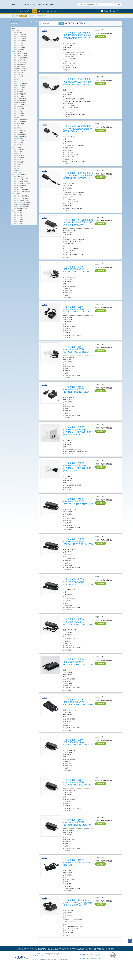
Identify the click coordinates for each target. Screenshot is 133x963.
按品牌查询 (31, 16)
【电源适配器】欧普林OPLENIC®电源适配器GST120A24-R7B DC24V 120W (78, 621)
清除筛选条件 (15, 21)
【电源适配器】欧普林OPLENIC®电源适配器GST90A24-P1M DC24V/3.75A (77, 782)
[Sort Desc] (84, 23)
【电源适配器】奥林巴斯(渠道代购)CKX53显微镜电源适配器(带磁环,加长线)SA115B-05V (78, 128)
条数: (66, 23)
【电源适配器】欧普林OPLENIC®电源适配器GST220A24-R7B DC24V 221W (78, 662)
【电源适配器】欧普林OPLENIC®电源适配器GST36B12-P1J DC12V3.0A (76, 309)
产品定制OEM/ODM (42, 16)
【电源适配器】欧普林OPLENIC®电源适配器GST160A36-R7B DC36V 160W (78, 702)
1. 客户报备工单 (83, 955)
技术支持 (41, 11)
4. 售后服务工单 (95, 958)
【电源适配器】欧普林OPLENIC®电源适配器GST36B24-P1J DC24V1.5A (76, 389)
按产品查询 (23, 16)
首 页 (21, 11)
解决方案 (28, 11)
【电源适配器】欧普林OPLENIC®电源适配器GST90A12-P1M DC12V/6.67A (77, 742)
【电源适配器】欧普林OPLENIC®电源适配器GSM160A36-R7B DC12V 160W (78, 581)
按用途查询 (15, 16)
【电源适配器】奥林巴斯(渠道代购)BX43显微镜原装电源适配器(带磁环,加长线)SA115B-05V (78, 82)
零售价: (97, 30)
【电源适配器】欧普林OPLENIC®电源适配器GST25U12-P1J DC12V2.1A (76, 269)
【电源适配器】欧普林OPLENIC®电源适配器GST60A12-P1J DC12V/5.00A (77, 822)
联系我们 (57, 11)
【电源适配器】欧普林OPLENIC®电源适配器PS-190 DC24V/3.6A (77, 862)
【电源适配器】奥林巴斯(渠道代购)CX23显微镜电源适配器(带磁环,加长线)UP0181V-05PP (78, 222)
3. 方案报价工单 (95, 955)
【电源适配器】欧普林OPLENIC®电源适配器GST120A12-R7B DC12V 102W (78, 501)
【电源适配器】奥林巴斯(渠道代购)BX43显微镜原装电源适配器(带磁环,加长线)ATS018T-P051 (78, 35)
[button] (61, 23)
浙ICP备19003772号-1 (38, 955)
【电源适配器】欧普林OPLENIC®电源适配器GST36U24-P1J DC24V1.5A (76, 349)
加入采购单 (100, 36)
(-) (14, 30)
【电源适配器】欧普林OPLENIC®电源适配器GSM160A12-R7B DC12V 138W (78, 541)
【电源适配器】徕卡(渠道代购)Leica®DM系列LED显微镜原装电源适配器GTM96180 (77, 902)
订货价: (97, 33)
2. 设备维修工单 (83, 958)
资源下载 (49, 11)
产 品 (34, 11)
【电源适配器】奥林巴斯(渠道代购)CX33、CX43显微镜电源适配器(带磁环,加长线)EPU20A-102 (78, 175)
